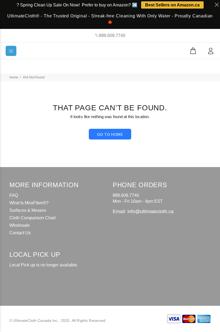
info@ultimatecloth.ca (150, 211)
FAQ (13, 195)
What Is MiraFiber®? (29, 203)
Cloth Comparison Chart (32, 218)
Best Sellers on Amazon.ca (172, 5)
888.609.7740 (112, 35)
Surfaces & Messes (27, 210)
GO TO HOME (110, 134)
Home (13, 77)
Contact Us (20, 233)
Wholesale (19, 225)
